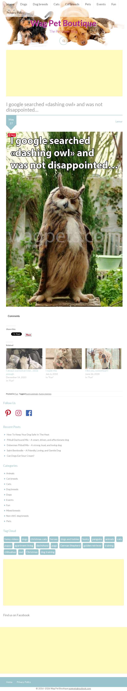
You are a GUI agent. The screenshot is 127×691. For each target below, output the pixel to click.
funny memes (45, 394)
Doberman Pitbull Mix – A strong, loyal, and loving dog (34, 445)
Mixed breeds (13, 510)
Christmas (32, 551)
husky (85, 539)
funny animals (32, 394)
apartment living (24, 545)
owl (21, 551)
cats (119, 539)
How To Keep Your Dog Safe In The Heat (28, 434)
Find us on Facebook (16, 615)
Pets (88, 4)
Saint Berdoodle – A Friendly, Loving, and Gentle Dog (34, 450)
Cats (57, 4)
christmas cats (39, 539)
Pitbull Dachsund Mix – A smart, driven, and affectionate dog (38, 439)
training (109, 545)
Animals (10, 473)
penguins (97, 539)
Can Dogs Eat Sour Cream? (20, 455)
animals (109, 539)
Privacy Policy (15, 12)
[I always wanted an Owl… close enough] (24, 358)
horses (54, 539)
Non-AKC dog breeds (17, 515)
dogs (24, 539)
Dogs (23, 4)
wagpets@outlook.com (79, 688)
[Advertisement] (64, 73)
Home (11, 4)
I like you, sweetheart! (96, 370)
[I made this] (64, 358)
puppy (8, 545)
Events (101, 4)
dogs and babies (70, 539)
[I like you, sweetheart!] (103, 358)
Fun (113, 4)
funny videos (11, 539)
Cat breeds (72, 4)
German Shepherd (70, 545)
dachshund (42, 545)
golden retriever (93, 545)
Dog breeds (40, 4)
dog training (48, 551)
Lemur (119, 121)
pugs (54, 545)
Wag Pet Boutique (63, 23)
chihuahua (10, 551)
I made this (51, 370)
